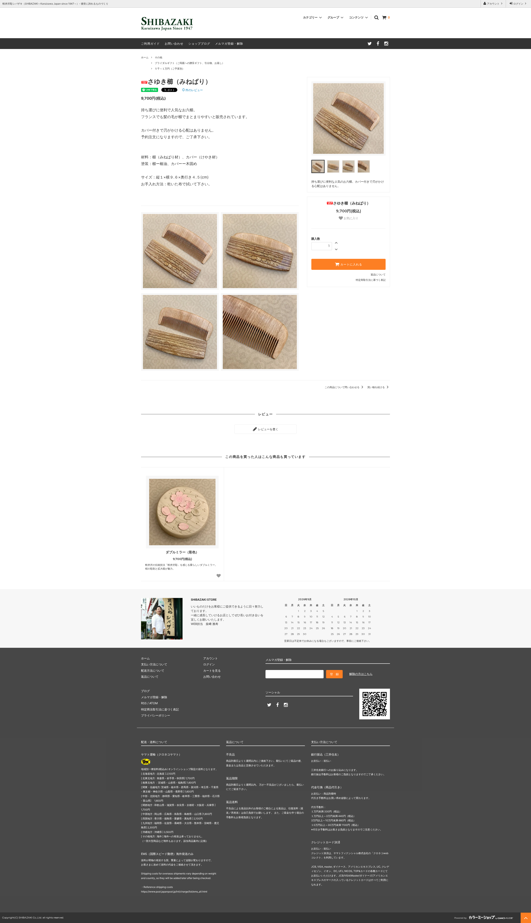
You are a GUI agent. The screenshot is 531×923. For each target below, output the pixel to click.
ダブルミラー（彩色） (182, 552)
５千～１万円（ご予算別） (170, 68)
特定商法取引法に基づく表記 (160, 709)
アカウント (493, 3)
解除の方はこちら (361, 674)
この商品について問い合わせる (342, 387)
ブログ (145, 691)
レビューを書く (267, 429)
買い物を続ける (376, 387)
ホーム (145, 57)
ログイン (518, 3)
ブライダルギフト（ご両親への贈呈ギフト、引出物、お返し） (189, 63)
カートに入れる (350, 264)
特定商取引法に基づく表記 (371, 279)
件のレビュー (192, 90)
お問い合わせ (174, 43)
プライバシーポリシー (155, 715)
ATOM (153, 703)
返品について (378, 274)
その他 (158, 57)
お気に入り (350, 218)
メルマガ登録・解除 (229, 43)
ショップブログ (199, 43)
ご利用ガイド (150, 43)
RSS (144, 703)
